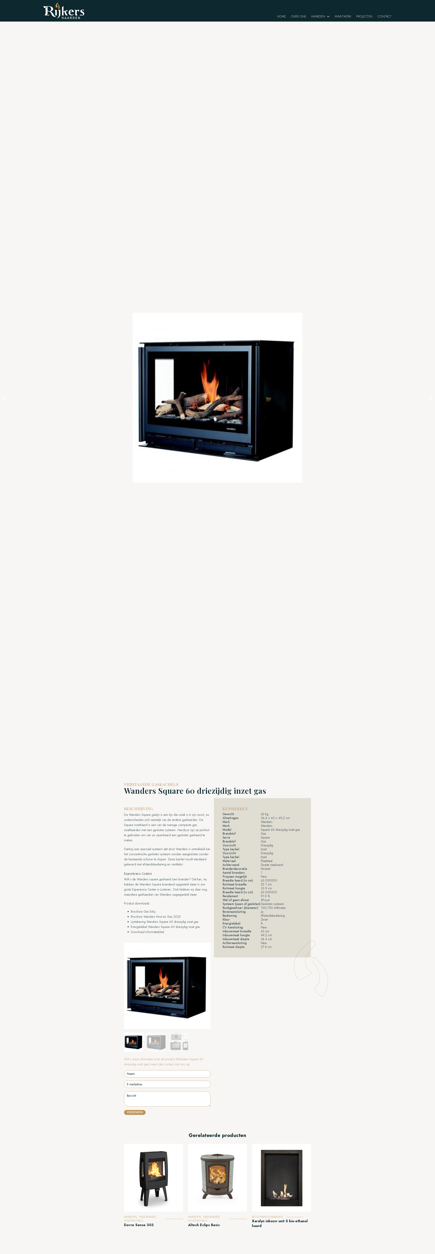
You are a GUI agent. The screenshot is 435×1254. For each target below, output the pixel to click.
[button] (4, 397)
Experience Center (144, 889)
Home (281, 16)
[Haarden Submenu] (328, 16)
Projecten (364, 16)
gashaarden (189, 820)
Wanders (135, 815)
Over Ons (298, 16)
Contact (385, 16)
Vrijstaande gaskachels (151, 784)
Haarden (318, 16)
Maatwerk (343, 16)
